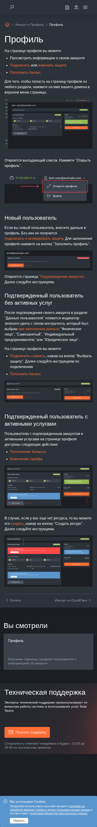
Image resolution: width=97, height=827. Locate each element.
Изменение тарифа (26, 459)
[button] (27, 732)
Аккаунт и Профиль (29, 24)
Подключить (20, 65)
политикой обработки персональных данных (59, 813)
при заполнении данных (38, 329)
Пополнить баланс (25, 72)
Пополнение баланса (28, 452)
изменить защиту (52, 65)
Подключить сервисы (28, 356)
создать (17, 523)
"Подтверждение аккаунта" (61, 277)
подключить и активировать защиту (34, 238)
